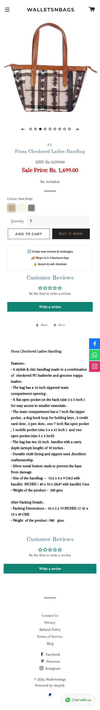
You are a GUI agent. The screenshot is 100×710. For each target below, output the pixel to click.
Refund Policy (50, 629)
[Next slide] (77, 129)
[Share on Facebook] (94, 343)
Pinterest (52, 661)
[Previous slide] (22, 129)
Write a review (50, 307)
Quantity (17, 221)
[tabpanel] (50, 68)
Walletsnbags (50, 10)
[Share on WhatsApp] (94, 355)
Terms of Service (50, 636)
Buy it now (71, 234)
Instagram (52, 668)
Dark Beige (11, 208)
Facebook (52, 654)
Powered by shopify (50, 685)
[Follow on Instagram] (94, 366)
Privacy (50, 622)
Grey (31, 208)
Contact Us (50, 615)
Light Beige (21, 208)
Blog (50, 643)
